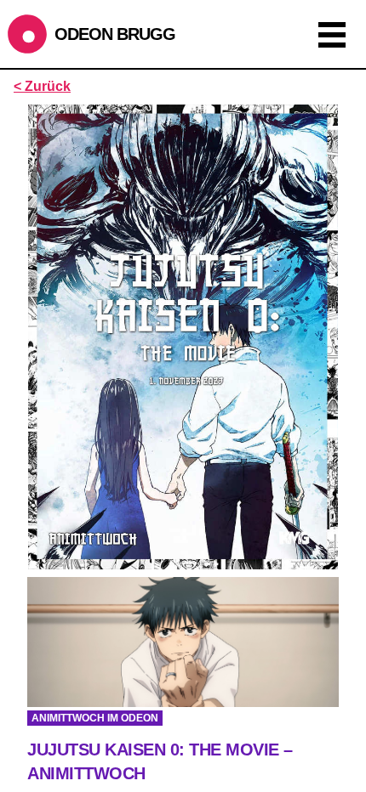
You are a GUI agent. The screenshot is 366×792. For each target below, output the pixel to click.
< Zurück (42, 86)
